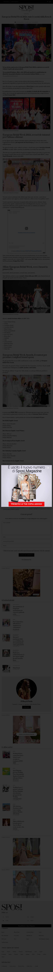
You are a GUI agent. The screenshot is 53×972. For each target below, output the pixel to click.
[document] (26, 486)
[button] (48, 468)
